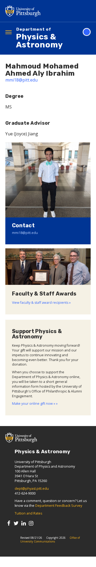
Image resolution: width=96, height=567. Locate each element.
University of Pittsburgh (44, 11)
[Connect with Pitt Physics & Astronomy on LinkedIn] (23, 523)
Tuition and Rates (28, 513)
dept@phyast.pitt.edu (32, 488)
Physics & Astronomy (39, 38)
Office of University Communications (50, 539)
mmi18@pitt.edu (21, 80)
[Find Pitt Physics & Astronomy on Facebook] (8, 523)
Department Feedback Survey (58, 505)
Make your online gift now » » (35, 403)
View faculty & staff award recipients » (41, 302)
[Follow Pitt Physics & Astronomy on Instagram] (31, 523)
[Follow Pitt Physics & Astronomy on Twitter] (16, 523)
